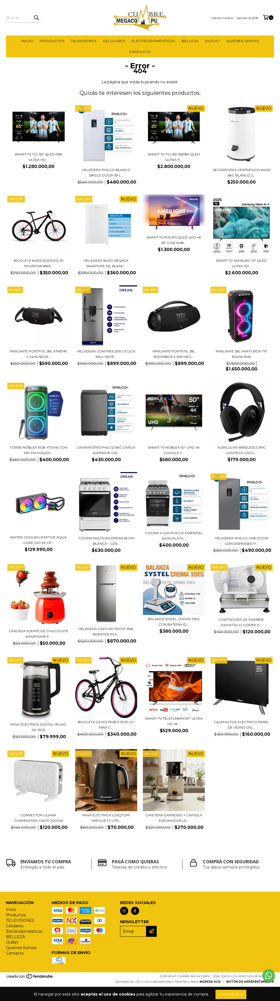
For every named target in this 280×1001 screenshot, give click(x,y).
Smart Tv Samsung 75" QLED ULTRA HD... (241, 263)
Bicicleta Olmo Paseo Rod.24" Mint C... (106, 724)
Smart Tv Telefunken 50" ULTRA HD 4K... (174, 721)
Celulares (114, 41)
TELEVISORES (84, 41)
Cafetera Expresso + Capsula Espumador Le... (173, 818)
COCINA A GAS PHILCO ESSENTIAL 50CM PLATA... (174, 535)
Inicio (27, 41)
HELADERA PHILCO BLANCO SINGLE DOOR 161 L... (106, 172)
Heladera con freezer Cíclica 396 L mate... (106, 354)
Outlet (212, 41)
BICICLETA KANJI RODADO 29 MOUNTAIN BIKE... (38, 263)
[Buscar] (36, 18)
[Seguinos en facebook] (135, 911)
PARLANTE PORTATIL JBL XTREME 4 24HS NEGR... (38, 354)
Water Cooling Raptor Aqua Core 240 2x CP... (38, 540)
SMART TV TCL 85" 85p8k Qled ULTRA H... (174, 157)
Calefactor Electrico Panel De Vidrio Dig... (241, 724)
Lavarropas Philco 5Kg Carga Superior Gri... (106, 450)
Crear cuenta (222, 18)
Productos (52, 41)
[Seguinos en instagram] (124, 911)
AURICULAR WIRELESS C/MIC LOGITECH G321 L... (241, 450)
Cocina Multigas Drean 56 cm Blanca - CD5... (106, 541)
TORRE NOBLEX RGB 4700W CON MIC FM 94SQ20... (38, 450)
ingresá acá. (210, 982)
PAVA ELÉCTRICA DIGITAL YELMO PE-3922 (38, 727)
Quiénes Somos (242, 41)
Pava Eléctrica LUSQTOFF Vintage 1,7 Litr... (106, 818)
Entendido (231, 994)
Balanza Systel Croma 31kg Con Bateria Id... (174, 621)
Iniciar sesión (247, 18)
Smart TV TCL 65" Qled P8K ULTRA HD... (38, 157)
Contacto (140, 52)
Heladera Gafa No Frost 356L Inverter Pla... (106, 631)
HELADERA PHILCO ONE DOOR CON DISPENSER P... (241, 541)
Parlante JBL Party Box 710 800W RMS (241, 354)
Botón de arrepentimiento (250, 982)
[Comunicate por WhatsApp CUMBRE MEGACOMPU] (268, 975)
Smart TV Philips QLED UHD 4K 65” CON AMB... (174, 240)
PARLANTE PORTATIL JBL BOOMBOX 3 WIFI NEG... (174, 354)
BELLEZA (190, 41)
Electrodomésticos (153, 41)
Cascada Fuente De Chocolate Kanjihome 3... (38, 633)
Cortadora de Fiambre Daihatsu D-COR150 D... (241, 622)
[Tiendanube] (30, 978)
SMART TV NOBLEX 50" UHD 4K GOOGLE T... (174, 450)
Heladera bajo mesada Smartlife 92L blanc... (106, 263)
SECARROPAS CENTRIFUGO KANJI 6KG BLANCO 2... (241, 172)
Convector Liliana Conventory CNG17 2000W (38, 818)
